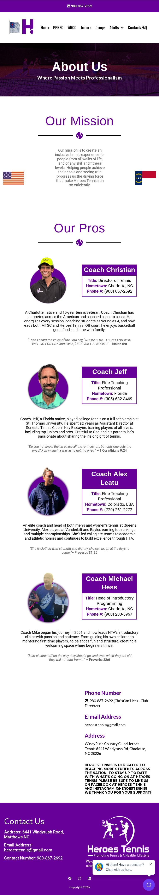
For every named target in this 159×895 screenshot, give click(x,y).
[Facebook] (70, 878)
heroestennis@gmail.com (105, 724)
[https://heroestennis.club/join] (27, 26)
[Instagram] (79, 878)
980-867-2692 (101, 700)
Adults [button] (115, 27)
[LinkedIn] (89, 878)
